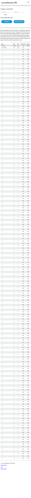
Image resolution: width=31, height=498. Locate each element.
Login (5, 14)
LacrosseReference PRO (9, 2)
